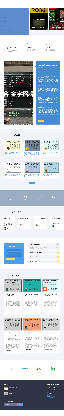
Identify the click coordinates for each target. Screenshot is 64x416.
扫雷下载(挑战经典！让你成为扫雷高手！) (31, 295)
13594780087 (52, 387)
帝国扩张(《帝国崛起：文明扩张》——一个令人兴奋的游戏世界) (50, 175)
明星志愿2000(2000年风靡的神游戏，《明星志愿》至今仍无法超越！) (13, 153)
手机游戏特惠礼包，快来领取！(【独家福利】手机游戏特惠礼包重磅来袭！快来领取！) (31, 175)
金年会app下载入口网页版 (51, 396)
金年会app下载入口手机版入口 (51, 397)
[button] (44, 244)
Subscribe (20, 404)
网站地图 (50, 393)
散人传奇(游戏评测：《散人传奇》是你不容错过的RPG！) (50, 153)
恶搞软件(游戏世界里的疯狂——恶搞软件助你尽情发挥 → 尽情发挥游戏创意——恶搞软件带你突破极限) (13, 334)
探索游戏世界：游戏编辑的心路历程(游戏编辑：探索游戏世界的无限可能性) (12, 175)
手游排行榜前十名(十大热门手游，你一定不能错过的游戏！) (50, 295)
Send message (10, 259)
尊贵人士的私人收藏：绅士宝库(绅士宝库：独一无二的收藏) (50, 333)
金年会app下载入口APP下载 (51, 398)
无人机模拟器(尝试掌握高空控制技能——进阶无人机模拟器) (12, 295)
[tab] (44, 244)
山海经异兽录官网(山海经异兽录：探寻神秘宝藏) (31, 333)
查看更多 (32, 183)
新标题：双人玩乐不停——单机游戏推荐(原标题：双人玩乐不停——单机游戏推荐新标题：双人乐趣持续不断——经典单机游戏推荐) (31, 154)
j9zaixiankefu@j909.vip (53, 389)
